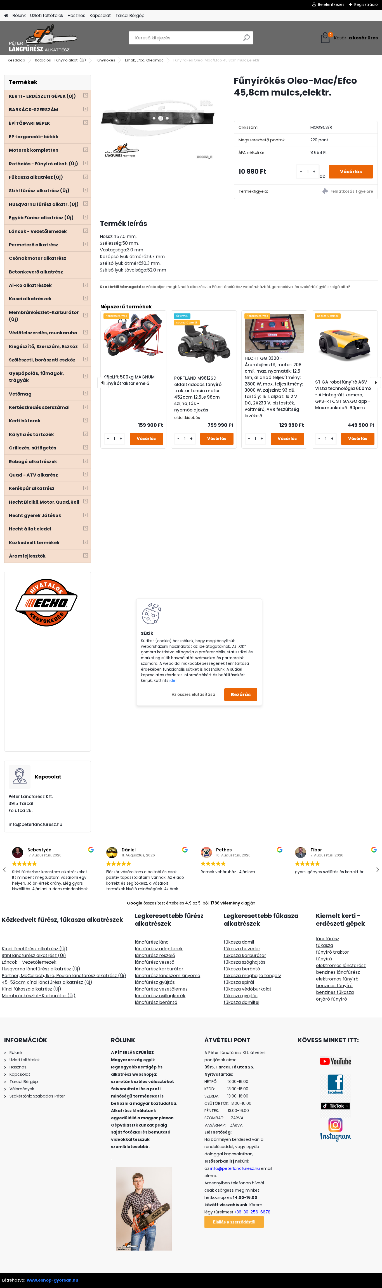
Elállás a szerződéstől (234, 1222)
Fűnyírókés (105, 60)
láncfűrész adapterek (159, 949)
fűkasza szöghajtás (244, 962)
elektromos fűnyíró (337, 979)
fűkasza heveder (242, 949)
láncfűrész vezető (154, 962)
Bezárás (241, 694)
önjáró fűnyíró (331, 999)
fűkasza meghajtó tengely (252, 975)
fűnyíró (324, 959)
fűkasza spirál (239, 982)
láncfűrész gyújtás (155, 982)
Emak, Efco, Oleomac (144, 60)
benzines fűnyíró (334, 985)
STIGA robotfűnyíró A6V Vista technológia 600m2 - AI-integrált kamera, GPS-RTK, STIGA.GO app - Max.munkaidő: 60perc (343, 394)
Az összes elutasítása (193, 694)
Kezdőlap (16, 60)
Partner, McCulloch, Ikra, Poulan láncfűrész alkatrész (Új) (64, 975)
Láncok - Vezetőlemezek (29, 962)
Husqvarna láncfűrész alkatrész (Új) (41, 969)
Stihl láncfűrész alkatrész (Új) (34, 955)
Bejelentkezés (331, 4)
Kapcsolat (100, 15)
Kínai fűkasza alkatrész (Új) (31, 989)
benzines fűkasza (335, 992)
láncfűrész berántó (156, 1002)
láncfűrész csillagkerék (160, 995)
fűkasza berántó (242, 969)
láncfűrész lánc (152, 942)
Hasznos (76, 15)
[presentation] (103, 382)
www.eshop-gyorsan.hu (52, 1280)
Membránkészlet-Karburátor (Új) (39, 995)
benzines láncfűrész (338, 972)
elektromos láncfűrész (341, 965)
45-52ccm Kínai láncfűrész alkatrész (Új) (47, 982)
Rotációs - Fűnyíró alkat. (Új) (60, 60)
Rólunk (19, 15)
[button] (377, 869)
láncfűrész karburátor (159, 969)
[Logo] (42, 38)
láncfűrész (327, 938)
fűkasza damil (239, 942)
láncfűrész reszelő (155, 955)
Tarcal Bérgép (130, 15)
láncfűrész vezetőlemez (161, 989)
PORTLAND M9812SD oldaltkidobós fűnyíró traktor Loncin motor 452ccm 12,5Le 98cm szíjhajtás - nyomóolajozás (197, 394)
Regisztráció (366, 4)
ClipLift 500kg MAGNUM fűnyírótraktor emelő (129, 380)
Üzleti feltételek (46, 15)
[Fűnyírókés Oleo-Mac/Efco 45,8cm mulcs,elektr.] (158, 118)
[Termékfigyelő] (341, 192)
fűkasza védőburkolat (248, 989)
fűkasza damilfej (241, 1002)
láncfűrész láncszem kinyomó (167, 975)
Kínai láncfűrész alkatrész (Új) (34, 949)
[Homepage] (6, 15)
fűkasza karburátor (245, 955)
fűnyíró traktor (332, 952)
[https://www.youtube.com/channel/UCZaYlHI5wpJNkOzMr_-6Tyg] (335, 1060)
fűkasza (324, 945)
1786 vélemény (225, 903)
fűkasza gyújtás (241, 995)
